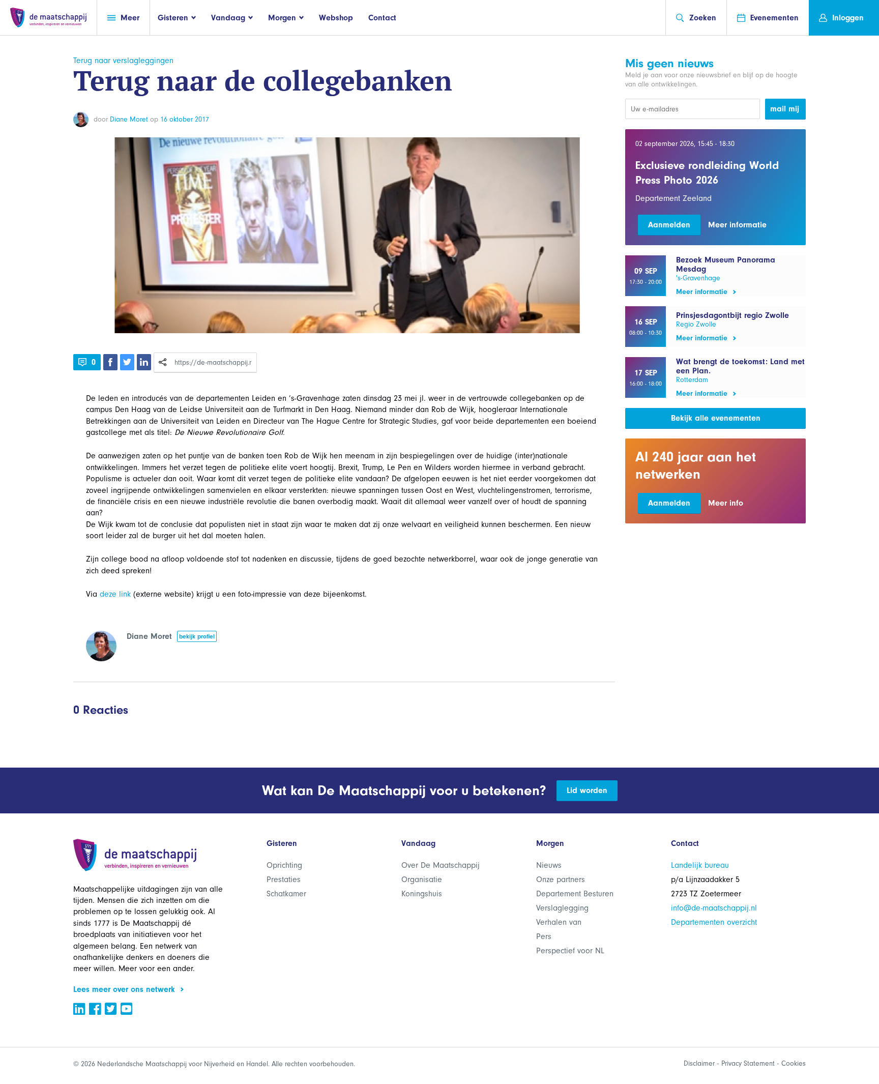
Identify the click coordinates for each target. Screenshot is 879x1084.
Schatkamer (286, 893)
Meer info (725, 503)
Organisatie (421, 879)
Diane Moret (129, 119)
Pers (543, 936)
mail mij (784, 108)
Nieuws (549, 865)
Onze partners (560, 879)
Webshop (336, 17)
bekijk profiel (197, 636)
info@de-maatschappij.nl (714, 908)
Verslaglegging (562, 908)
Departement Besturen (574, 893)
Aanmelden (669, 224)
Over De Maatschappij (440, 865)
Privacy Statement (748, 1063)
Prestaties (284, 879)
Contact (382, 17)
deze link (115, 594)
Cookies (793, 1063)
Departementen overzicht (714, 922)
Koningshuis (421, 893)
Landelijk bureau (700, 865)
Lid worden (587, 790)
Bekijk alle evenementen (715, 418)
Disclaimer (699, 1063)
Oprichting (284, 865)
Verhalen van (558, 922)
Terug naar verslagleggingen (123, 60)
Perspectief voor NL (570, 950)
